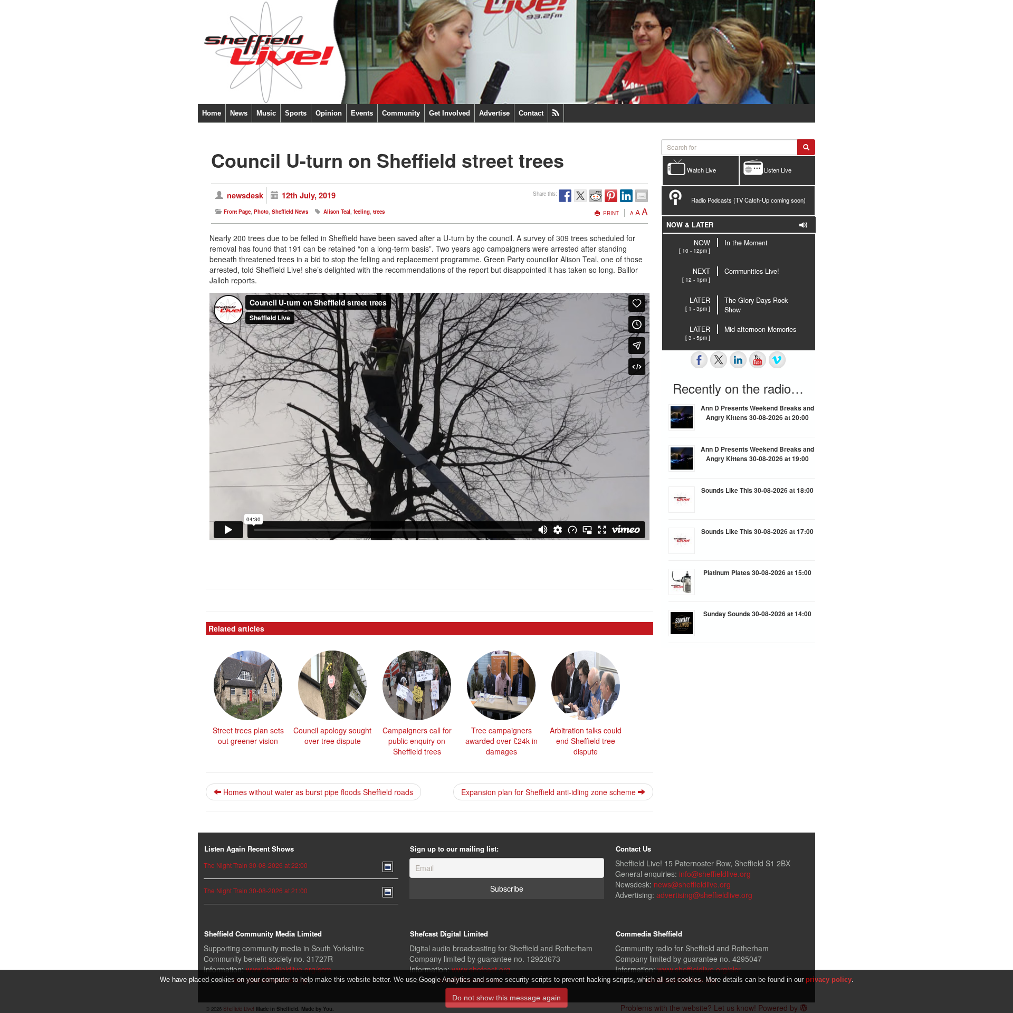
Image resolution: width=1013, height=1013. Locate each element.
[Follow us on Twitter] (718, 359)
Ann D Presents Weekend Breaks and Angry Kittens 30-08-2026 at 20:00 (757, 412)
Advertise (494, 113)
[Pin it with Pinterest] (611, 195)
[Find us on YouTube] (757, 359)
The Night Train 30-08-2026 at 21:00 (256, 890)
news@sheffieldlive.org (692, 884)
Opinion (329, 113)
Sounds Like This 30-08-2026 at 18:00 (757, 490)
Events (362, 113)
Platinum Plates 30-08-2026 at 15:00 (757, 572)
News (238, 113)
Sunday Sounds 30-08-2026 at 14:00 (757, 613)
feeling (361, 211)
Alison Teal (336, 211)
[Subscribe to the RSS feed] (555, 113)
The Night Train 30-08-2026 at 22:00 (256, 865)
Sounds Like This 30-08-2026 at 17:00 (757, 531)
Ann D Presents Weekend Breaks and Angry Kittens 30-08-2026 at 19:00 (757, 453)
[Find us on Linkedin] (738, 359)
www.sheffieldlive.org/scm (288, 969)
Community (401, 113)
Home (211, 113)
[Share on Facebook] (565, 195)
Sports (296, 113)
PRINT (610, 213)
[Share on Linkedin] (626, 195)
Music (266, 113)
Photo (261, 211)
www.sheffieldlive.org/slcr (699, 969)
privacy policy (829, 979)
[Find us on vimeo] (777, 359)
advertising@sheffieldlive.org (704, 895)
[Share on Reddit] (595, 195)
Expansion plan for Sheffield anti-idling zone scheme (549, 792)
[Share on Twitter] (580, 195)
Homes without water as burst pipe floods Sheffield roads (317, 792)
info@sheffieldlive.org (715, 873)
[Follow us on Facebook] (699, 359)
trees (379, 211)
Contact (531, 113)
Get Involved (449, 113)
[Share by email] (641, 195)
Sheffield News (290, 211)
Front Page (237, 211)
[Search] (806, 147)
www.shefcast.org (481, 969)
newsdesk (245, 195)
